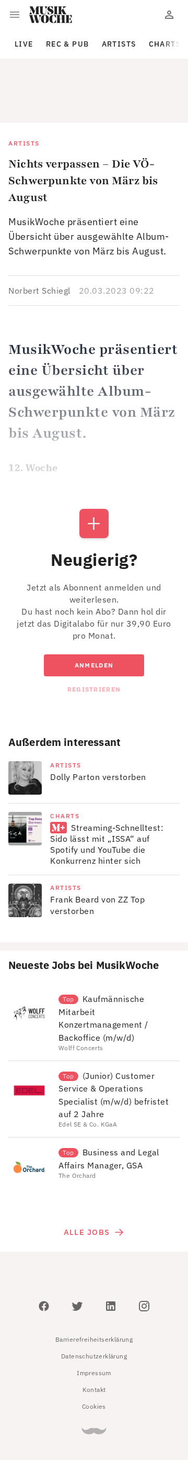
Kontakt (94, 1342)
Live (24, 44)
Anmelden (94, 618)
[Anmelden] (169, 14)
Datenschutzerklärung (94, 1309)
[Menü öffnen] (14, 14)
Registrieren (94, 642)
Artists (119, 44)
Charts (165, 44)
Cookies (94, 1359)
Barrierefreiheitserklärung (94, 1292)
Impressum (94, 1326)
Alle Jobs (87, 1185)
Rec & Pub (67, 44)
